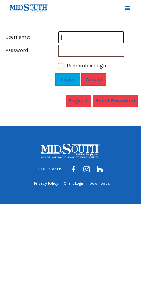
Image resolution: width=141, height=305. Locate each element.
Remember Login (87, 66)
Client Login (74, 183)
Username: (11, 37)
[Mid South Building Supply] (29, 8)
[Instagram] (86, 169)
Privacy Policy (46, 183)
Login (67, 79)
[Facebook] (73, 169)
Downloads (100, 183)
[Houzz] (99, 169)
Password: (11, 50)
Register (78, 101)
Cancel (93, 79)
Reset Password (115, 101)
